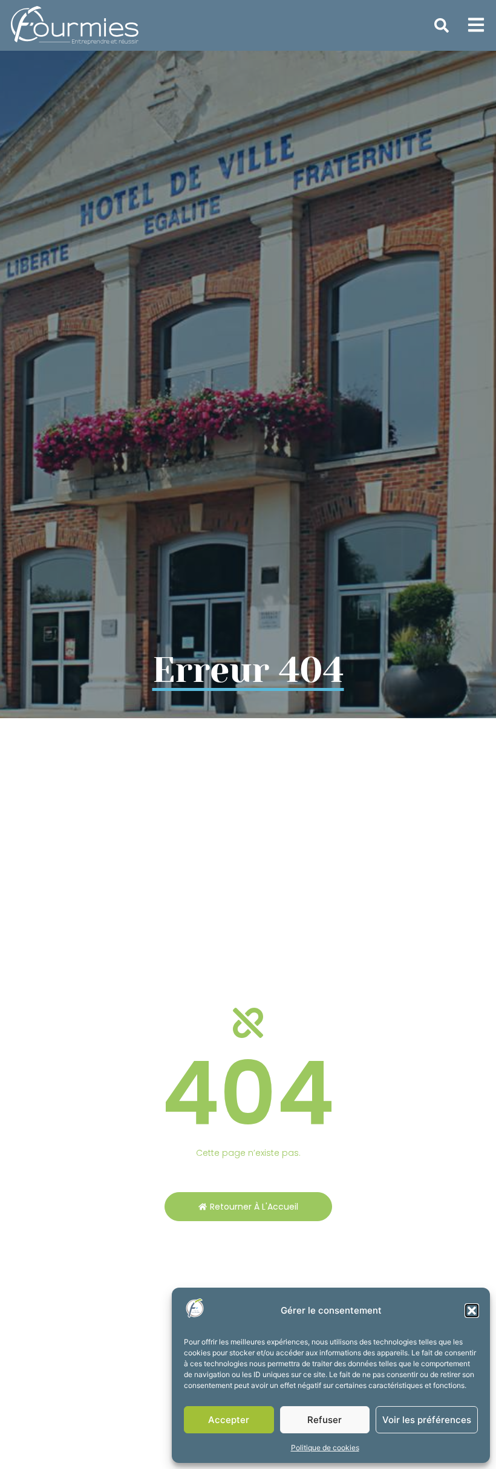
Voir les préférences (426, 1419)
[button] (472, 1311)
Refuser (324, 1419)
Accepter (228, 1419)
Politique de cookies (325, 1447)
